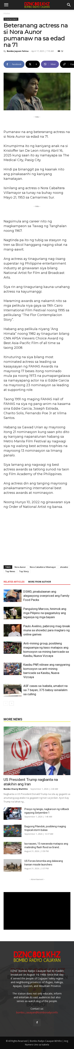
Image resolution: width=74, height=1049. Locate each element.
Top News (10, 571)
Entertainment (11, 19)
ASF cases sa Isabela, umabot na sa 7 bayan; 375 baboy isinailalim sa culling (45, 690)
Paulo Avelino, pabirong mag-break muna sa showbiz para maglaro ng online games (46, 630)
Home (7, 13)
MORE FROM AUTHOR (39, 582)
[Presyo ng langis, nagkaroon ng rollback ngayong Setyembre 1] (13, 813)
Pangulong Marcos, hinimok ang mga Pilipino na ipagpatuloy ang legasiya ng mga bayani (44, 613)
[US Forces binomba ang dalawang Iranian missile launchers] (13, 865)
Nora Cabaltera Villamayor (43, 567)
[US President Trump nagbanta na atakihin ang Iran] (37, 751)
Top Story (24, 571)
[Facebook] (37, 1022)
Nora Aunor (20, 567)
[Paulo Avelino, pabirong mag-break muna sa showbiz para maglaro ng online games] (13, 630)
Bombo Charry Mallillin (16, 789)
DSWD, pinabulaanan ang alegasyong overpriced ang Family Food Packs (46, 596)
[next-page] (11, 703)
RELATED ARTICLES (14, 582)
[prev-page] (6, 703)
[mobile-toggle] (6, 5)
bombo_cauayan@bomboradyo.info (37, 1012)
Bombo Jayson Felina (18, 51)
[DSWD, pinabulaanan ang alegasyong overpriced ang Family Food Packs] (13, 596)
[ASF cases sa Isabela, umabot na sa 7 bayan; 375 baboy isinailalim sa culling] (13, 690)
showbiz (64, 567)
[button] (69, 5)
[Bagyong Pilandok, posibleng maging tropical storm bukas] (13, 831)
